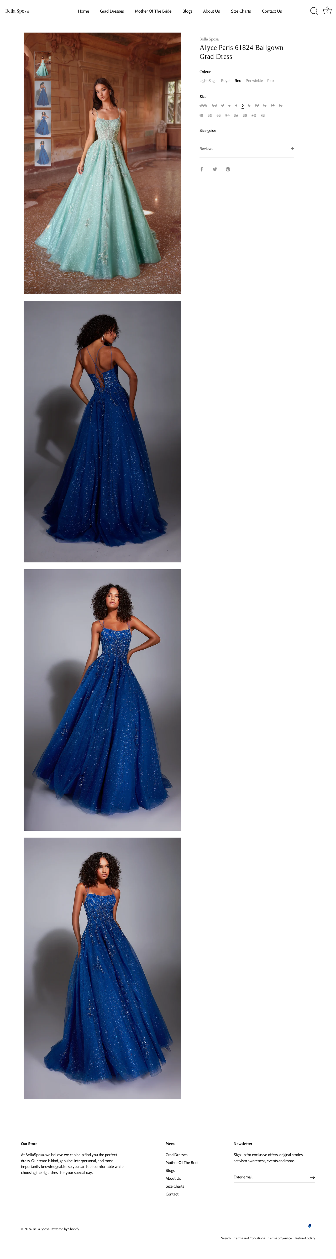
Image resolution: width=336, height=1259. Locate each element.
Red (238, 80)
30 (253, 115)
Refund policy (305, 1238)
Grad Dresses (112, 11)
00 (214, 105)
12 (264, 105)
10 (257, 105)
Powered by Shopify (65, 1229)
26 (236, 115)
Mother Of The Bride (153, 11)
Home (83, 11)
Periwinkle (254, 80)
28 (245, 115)
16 (280, 105)
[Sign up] (312, 1177)
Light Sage (208, 80)
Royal (225, 80)
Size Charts (241, 11)
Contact (172, 1194)
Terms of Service (280, 1238)
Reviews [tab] (206, 148)
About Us (211, 11)
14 (273, 105)
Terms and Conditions (249, 1238)
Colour (205, 72)
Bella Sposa (17, 11)
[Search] (314, 11)
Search (226, 1238)
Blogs (187, 11)
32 (263, 115)
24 (227, 115)
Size (203, 96)
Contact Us (272, 11)
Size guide (208, 130)
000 (203, 105)
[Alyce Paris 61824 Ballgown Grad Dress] (42, 64)
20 (210, 115)
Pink (270, 80)
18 (201, 115)
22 (219, 115)
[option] (42, 65)
